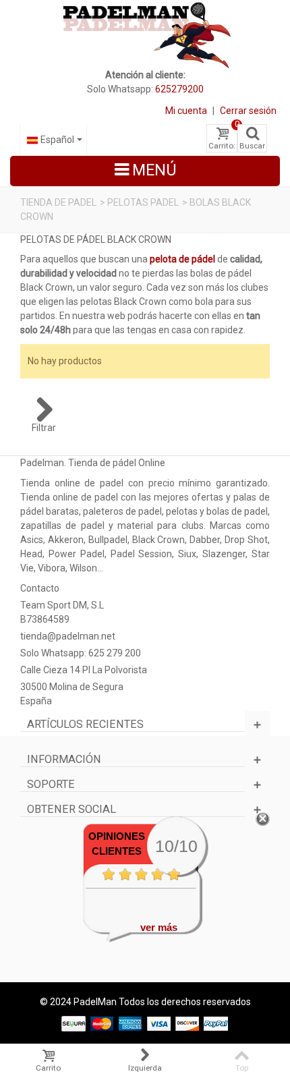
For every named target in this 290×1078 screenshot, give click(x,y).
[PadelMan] (145, 34)
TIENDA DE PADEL (58, 202)
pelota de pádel (182, 259)
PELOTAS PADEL (143, 202)
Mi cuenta (186, 110)
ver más (158, 927)
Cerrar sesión (248, 110)
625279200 (179, 89)
